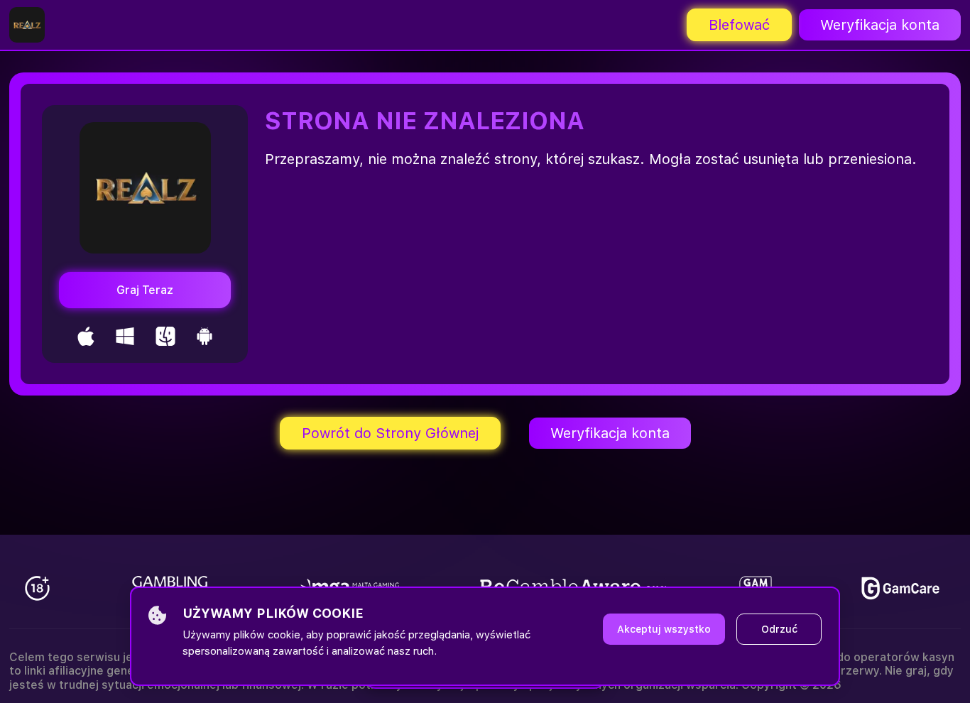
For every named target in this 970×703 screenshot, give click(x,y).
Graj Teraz (144, 290)
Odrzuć (779, 629)
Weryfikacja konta (879, 24)
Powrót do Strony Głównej (390, 433)
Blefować (739, 24)
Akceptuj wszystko (664, 629)
